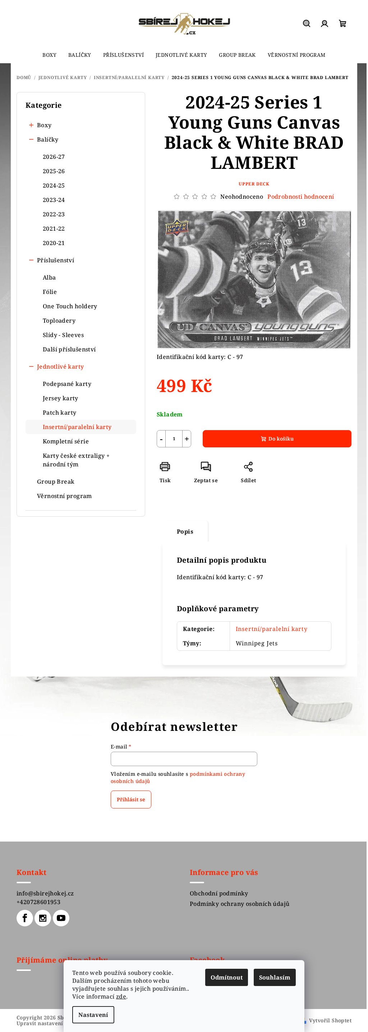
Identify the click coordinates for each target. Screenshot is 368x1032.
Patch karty (59, 412)
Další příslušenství (69, 349)
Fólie (50, 292)
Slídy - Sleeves (63, 335)
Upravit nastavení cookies (50, 1023)
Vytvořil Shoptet (330, 1020)
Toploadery (59, 320)
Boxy (44, 125)
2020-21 (54, 243)
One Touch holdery (70, 306)
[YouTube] (61, 918)
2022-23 (54, 214)
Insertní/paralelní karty (77, 427)
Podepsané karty (67, 384)
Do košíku (281, 438)
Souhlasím (274, 977)
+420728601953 (38, 902)
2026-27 (54, 157)
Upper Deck (254, 184)
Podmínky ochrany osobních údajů (239, 904)
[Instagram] (42, 918)
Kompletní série (66, 441)
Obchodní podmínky (219, 893)
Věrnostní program (64, 496)
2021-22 (54, 228)
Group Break (55, 481)
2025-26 (54, 171)
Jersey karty (60, 398)
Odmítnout (227, 977)
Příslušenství (55, 260)
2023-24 (54, 200)
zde (121, 996)
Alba (49, 277)
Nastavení (93, 1015)
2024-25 (54, 185)
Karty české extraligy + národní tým (76, 460)
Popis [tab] (185, 531)
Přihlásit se (131, 799)
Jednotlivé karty (60, 366)
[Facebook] (25, 918)
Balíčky (48, 139)
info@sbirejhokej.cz (45, 893)
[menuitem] (49, 55)
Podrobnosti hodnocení (300, 197)
